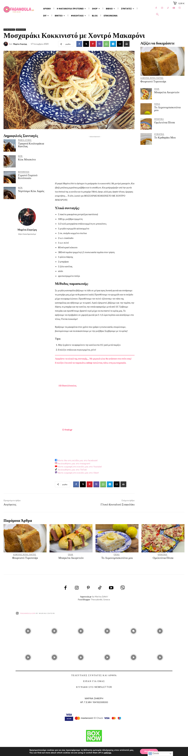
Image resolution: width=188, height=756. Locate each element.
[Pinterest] (93, 44)
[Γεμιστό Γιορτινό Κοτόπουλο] (10, 177)
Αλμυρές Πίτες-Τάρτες (151, 78)
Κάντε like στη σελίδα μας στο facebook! (77, 460)
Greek (155, 753)
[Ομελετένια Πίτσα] (146, 124)
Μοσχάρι (20, 29)
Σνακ (156, 89)
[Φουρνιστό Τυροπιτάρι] (162, 61)
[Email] (120, 44)
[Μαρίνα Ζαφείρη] (6, 44)
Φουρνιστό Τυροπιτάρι (153, 81)
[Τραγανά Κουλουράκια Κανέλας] (10, 145)
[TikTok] (168, 8)
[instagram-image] (28, 630)
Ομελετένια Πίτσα (164, 122)
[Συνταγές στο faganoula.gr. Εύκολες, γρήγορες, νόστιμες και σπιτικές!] (19, 9)
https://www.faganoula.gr (27, 234)
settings (107, 752)
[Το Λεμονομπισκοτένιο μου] (146, 109)
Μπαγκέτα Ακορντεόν (166, 92)
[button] (157, 14)
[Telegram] (113, 44)
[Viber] (179, 8)
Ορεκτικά (159, 119)
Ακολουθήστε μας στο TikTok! (72, 469)
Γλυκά (157, 104)
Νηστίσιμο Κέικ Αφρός (31, 191)
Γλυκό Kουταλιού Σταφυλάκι (118, 504)
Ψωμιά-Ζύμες (25, 140)
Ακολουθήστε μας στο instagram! (73, 463)
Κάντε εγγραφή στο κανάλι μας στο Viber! (78, 473)
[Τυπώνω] (127, 44)
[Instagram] (162, 8)
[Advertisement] (95, 158)
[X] (86, 44)
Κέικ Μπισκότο (27, 159)
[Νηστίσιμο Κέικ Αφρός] (10, 193)
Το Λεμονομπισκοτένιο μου (167, 109)
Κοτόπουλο (23, 172)
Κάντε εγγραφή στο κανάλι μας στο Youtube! (79, 466)
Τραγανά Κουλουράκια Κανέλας (31, 145)
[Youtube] (174, 8)
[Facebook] (156, 8)
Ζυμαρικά (9, 29)
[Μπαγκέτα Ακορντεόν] (146, 94)
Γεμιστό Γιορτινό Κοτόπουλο (27, 177)
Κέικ (20, 156)
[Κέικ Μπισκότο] (10, 161)
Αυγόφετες (10, 504)
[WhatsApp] (106, 44)
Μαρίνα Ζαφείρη (20, 44)
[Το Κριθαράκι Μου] (146, 139)
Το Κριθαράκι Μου (165, 137)
